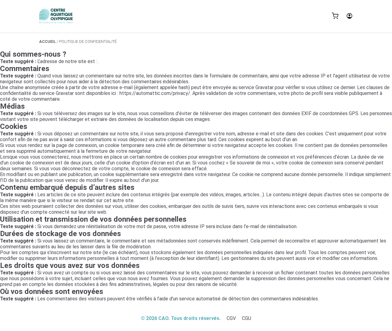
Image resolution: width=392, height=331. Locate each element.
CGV (231, 318)
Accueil (47, 41)
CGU (246, 318)
